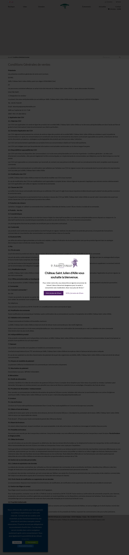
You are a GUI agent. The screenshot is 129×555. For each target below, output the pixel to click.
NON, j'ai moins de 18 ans (74, 293)
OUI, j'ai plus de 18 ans (53, 293)
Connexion (109, 2)
